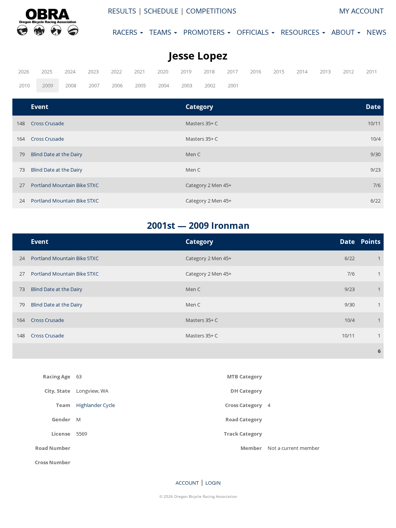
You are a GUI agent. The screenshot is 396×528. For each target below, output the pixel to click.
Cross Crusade (47, 123)
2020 (162, 71)
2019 (186, 71)
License (60, 433)
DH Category (246, 390)
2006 (117, 85)
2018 (209, 71)
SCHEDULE (161, 10)
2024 (70, 71)
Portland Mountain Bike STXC (65, 185)
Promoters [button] (205, 32)
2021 (139, 71)
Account (187, 483)
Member (251, 448)
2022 (116, 71)
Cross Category (243, 405)
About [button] (344, 32)
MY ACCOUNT (361, 10)
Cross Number (52, 462)
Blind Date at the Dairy (56, 154)
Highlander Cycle (95, 405)
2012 (348, 71)
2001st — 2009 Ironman (198, 225)
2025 (46, 71)
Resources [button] (301, 32)
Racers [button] (126, 32)
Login (213, 483)
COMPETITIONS (211, 10)
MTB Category (244, 376)
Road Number (52, 448)
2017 (232, 71)
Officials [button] (254, 32)
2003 (186, 85)
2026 (23, 71)
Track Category (243, 433)
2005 (140, 85)
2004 (163, 85)
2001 (233, 85)
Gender (61, 419)
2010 (24, 85)
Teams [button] (161, 32)
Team (63, 405)
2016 (255, 71)
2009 (47, 85)
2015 (278, 71)
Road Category (243, 419)
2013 (325, 71)
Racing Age (56, 376)
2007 (94, 85)
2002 (210, 85)
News (376, 32)
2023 (93, 71)
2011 (371, 71)
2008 (70, 85)
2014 (302, 71)
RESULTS (122, 10)
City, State (57, 390)
